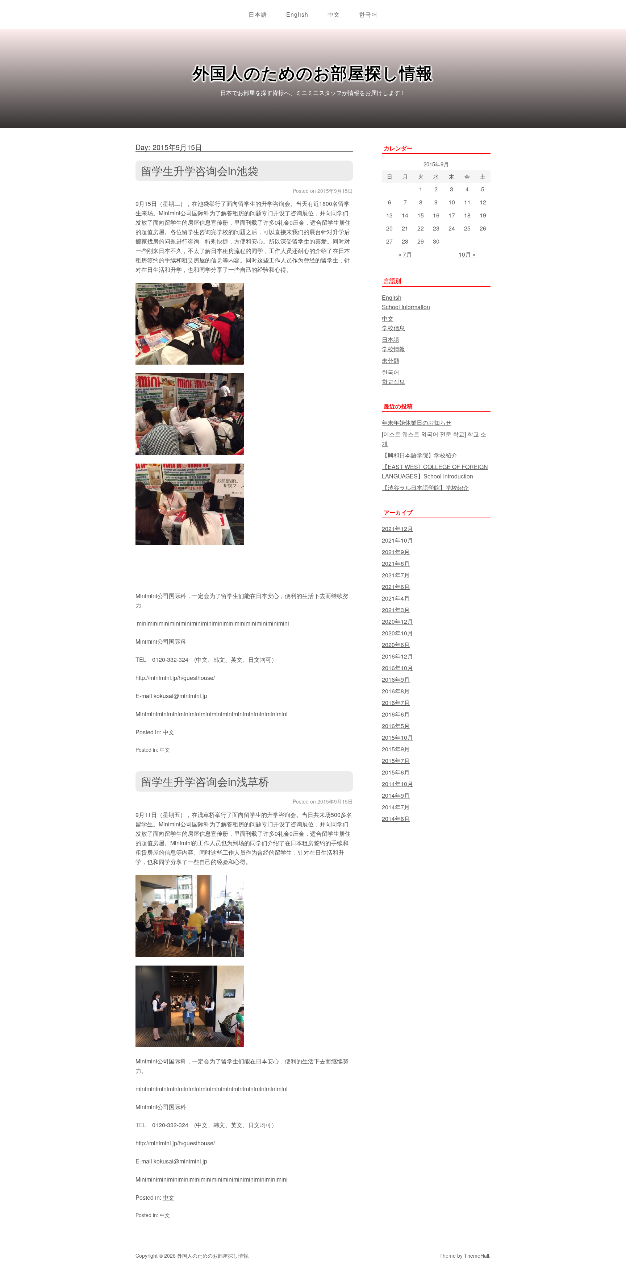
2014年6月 (396, 818)
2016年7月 (396, 702)
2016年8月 (396, 691)
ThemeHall (476, 1255)
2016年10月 (397, 668)
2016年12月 (397, 656)
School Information (406, 307)
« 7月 (405, 254)
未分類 (390, 360)
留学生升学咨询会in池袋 (199, 170)
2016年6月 (396, 714)
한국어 (368, 14)
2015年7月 (396, 760)
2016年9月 (396, 679)
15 (420, 215)
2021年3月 (396, 610)
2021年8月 (396, 563)
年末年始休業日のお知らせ (416, 422)
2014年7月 (396, 807)
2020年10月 (397, 633)
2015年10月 (397, 737)
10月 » (467, 254)
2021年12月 (397, 528)
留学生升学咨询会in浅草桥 (205, 781)
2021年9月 (396, 552)
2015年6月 (396, 772)
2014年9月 (396, 795)
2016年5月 (396, 726)
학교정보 (393, 381)
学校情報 (393, 349)
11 (467, 202)
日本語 (258, 14)
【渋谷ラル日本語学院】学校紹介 (425, 488)
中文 (333, 14)
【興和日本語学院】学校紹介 (419, 455)
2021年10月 (397, 540)
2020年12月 (397, 621)
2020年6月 (396, 644)
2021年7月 (396, 575)
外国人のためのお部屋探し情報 (313, 72)
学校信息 (393, 328)
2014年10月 (397, 784)
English (297, 14)
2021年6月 (396, 586)
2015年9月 (396, 749)
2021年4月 (396, 598)
